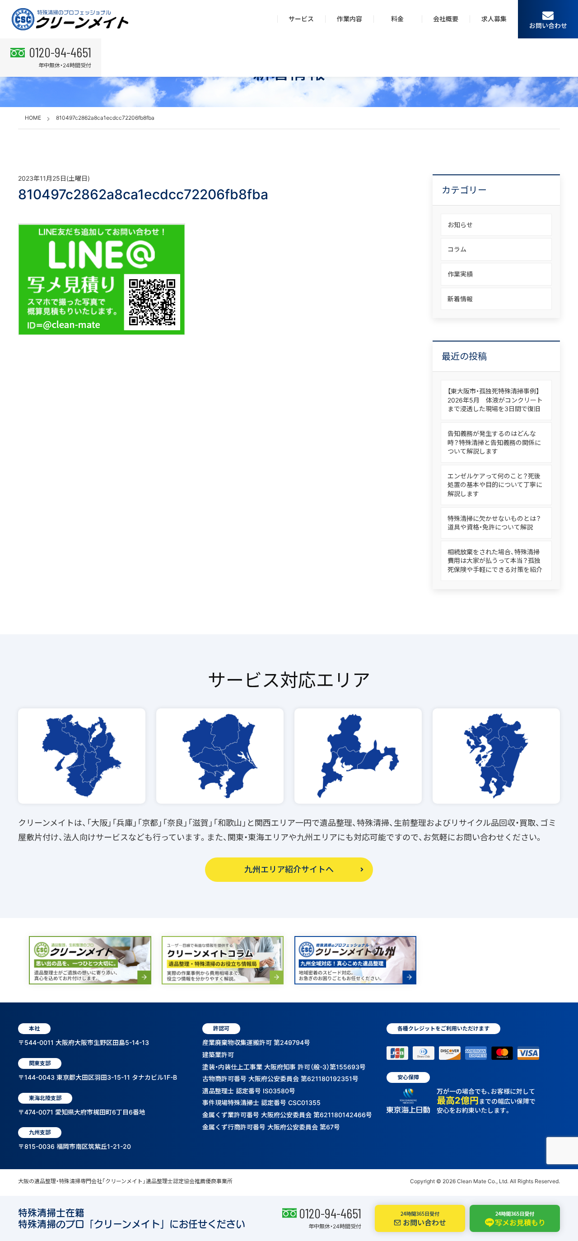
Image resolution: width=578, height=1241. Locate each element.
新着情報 (460, 299)
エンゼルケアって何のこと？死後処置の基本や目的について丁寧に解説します (494, 484)
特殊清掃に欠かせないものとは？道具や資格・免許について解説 (494, 523)
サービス (301, 19)
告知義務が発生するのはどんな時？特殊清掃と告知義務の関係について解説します (494, 442)
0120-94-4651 (330, 1213)
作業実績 (460, 274)
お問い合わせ (548, 25)
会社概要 (445, 19)
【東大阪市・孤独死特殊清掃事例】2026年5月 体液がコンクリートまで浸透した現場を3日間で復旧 (495, 399)
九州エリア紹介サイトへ (289, 869)
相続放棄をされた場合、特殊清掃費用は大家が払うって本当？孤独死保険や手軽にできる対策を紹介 (494, 560)
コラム (456, 249)
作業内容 (349, 19)
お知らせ (460, 225)
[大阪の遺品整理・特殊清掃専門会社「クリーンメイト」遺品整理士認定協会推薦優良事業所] (70, 19)
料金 (397, 19)
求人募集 (494, 19)
